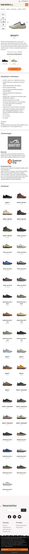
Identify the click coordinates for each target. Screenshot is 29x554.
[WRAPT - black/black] (5, 59)
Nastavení (14, 552)
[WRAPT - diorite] (14, 59)
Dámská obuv (7, 529)
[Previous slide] (8, 22)
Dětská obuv (7, 531)
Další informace (8, 546)
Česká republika (21, 525)
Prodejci (25, 1)
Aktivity (5, 525)
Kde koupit (14, 69)
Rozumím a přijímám (14, 549)
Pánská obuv (7, 527)
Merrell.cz (3, 9)
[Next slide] (27, 22)
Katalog (6, 522)
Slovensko (19, 527)
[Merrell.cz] (7, 4)
